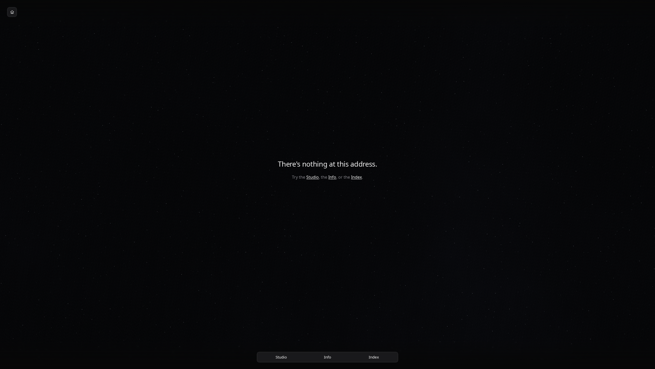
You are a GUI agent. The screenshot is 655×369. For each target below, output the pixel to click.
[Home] (12, 12)
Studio (312, 177)
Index (356, 177)
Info (332, 177)
